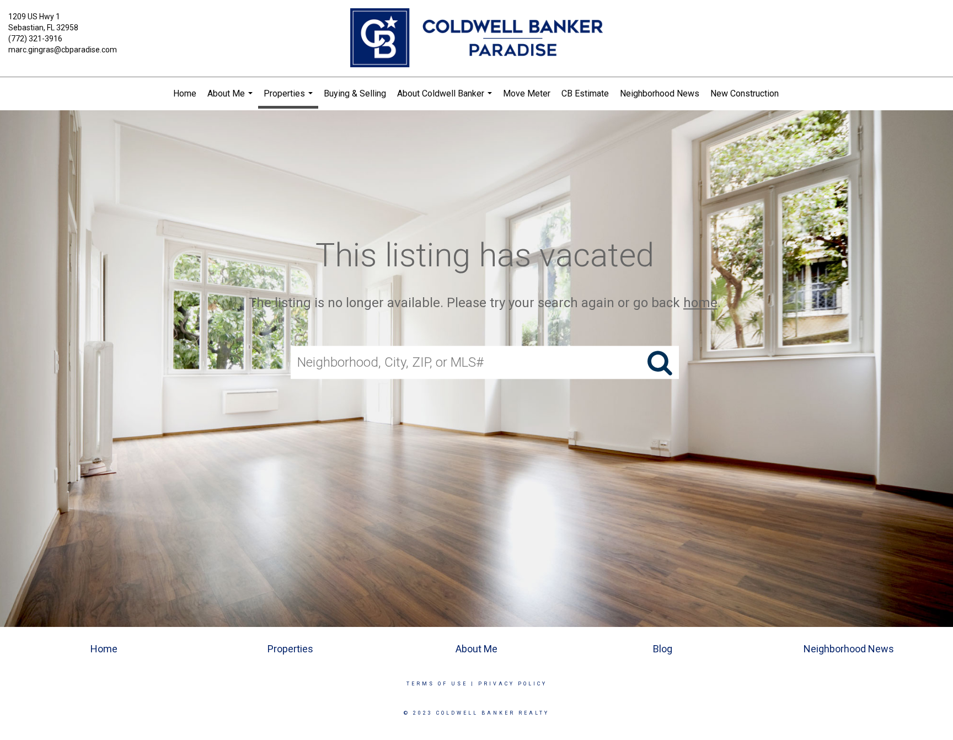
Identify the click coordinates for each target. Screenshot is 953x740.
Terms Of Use (437, 684)
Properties (289, 98)
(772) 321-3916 (35, 38)
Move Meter (526, 93)
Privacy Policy (512, 684)
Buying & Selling (355, 93)
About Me (231, 99)
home (700, 302)
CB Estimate (585, 93)
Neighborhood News (659, 93)
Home (184, 93)
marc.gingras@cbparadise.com (62, 49)
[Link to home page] (476, 38)
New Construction (744, 93)
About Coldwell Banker (446, 99)
